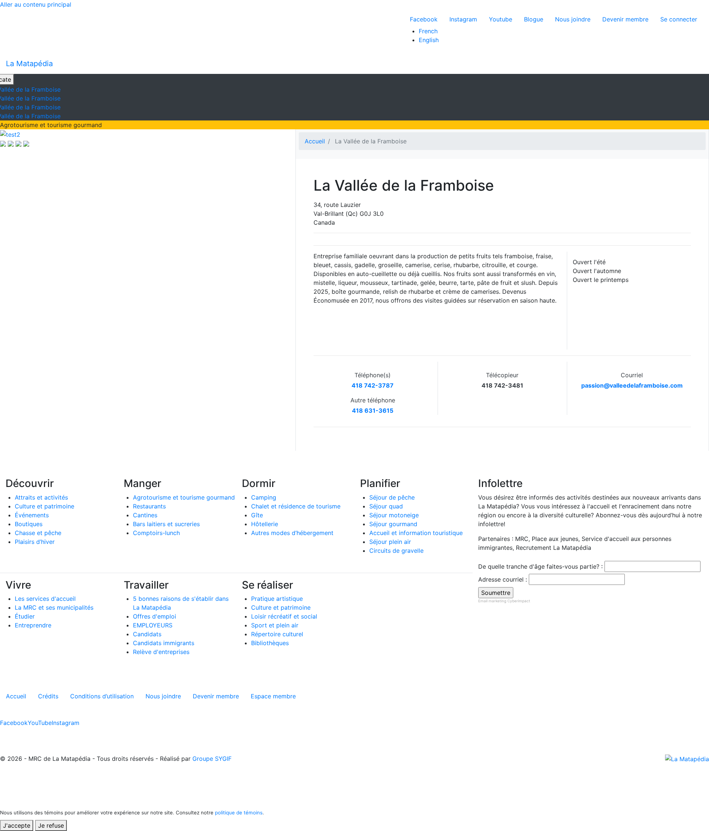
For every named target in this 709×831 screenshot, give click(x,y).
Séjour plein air (390, 541)
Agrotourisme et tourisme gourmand (184, 497)
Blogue (533, 19)
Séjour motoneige (394, 515)
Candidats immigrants (163, 643)
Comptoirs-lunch (156, 533)
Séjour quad (386, 506)
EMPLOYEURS (152, 625)
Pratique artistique (277, 598)
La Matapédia (29, 63)
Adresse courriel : (502, 579)
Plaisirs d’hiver (35, 541)
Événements (32, 515)
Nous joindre (572, 19)
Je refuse (51, 825)
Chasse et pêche (38, 533)
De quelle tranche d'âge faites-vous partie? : (540, 566)
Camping (263, 497)
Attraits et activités (41, 497)
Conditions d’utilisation (102, 696)
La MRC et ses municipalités (54, 607)
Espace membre (273, 696)
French (428, 31)
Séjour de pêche (392, 497)
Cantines (145, 515)
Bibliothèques (270, 643)
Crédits (48, 696)
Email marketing (492, 601)
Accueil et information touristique (416, 533)
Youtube (500, 19)
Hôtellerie (264, 524)
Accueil (315, 141)
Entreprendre (33, 625)
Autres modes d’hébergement (292, 533)
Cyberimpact (518, 601)
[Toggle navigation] (698, 63)
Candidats (147, 634)
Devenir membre (625, 19)
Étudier (25, 616)
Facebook (424, 19)
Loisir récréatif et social (284, 616)
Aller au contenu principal (35, 4)
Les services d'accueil (45, 598)
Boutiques (28, 524)
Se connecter (678, 19)
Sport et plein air (274, 625)
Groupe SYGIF (212, 758)
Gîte (257, 515)
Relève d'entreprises (161, 651)
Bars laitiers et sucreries (166, 524)
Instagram (463, 19)
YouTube (40, 722)
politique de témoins (239, 812)
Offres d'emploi (154, 616)
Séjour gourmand (393, 524)
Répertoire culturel (277, 634)
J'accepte (16, 825)
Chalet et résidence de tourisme (295, 506)
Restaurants (149, 506)
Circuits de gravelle (396, 550)
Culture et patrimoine (44, 506)
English (429, 40)
